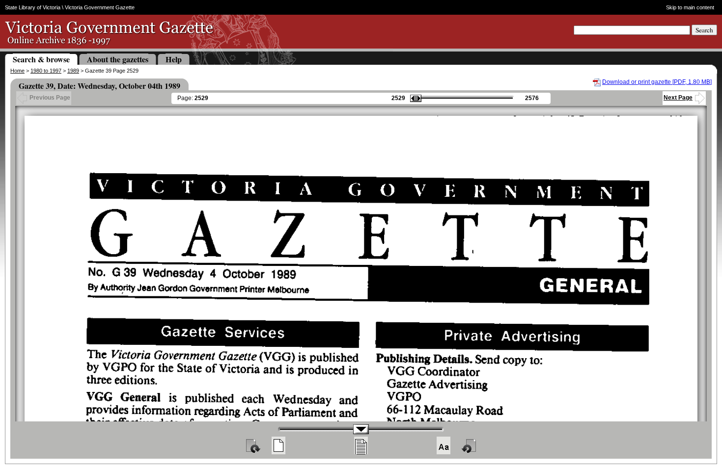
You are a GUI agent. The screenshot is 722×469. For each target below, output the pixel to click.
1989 (73, 71)
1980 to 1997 (45, 71)
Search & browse (41, 59)
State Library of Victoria (32, 7)
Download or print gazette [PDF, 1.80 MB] (657, 81)
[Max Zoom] (443, 445)
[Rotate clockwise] (252, 445)
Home (17, 71)
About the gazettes (117, 59)
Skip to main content (690, 7)
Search (704, 30)
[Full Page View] (278, 445)
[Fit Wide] (361, 445)
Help (174, 59)
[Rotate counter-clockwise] (469, 445)
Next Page (678, 97)
